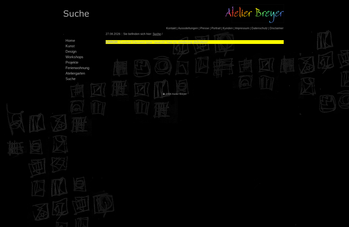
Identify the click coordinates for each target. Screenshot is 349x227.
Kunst (70, 46)
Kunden (228, 28)
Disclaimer (276, 28)
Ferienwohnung (77, 68)
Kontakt (171, 28)
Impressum (242, 28)
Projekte (72, 62)
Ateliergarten (75, 73)
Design (71, 51)
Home (70, 40)
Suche (70, 79)
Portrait (216, 28)
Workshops (74, 57)
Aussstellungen (188, 28)
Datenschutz (259, 28)
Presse (204, 28)
